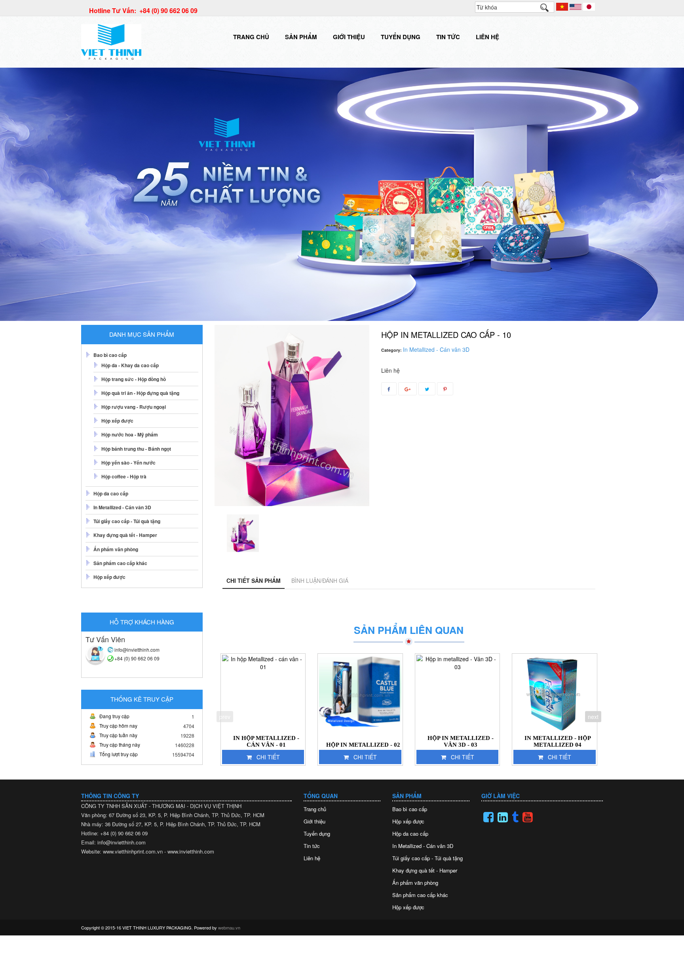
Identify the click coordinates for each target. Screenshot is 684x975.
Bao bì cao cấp (110, 355)
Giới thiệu (349, 36)
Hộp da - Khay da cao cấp (130, 365)
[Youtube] (527, 817)
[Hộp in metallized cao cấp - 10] (243, 533)
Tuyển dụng (400, 36)
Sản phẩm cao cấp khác (120, 563)
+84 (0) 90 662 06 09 (137, 658)
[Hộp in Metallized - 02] (360, 693)
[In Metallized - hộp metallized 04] (554, 693)
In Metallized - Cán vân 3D (122, 507)
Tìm (548, 9)
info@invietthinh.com (137, 649)
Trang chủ (251, 36)
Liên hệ (487, 36)
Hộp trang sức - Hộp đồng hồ (133, 379)
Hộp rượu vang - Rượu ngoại (133, 406)
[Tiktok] (515, 817)
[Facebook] (488, 817)
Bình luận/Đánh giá (319, 580)
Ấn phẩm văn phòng (115, 549)
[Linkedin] (503, 817)
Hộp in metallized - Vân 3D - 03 (461, 741)
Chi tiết (268, 757)
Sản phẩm (301, 36)
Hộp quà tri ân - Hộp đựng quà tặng (140, 392)
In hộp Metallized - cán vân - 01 (266, 741)
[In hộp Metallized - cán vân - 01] (263, 693)
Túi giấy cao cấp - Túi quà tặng (126, 521)
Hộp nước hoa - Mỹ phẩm (129, 434)
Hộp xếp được (117, 420)
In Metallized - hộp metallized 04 (557, 741)
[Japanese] (589, 6)
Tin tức (448, 36)
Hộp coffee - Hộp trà (123, 476)
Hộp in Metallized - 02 (363, 745)
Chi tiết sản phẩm (253, 580)
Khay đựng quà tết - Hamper (125, 535)
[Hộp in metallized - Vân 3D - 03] (457, 693)
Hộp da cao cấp (110, 493)
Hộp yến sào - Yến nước (128, 462)
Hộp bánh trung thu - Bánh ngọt (136, 448)
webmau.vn (229, 927)
